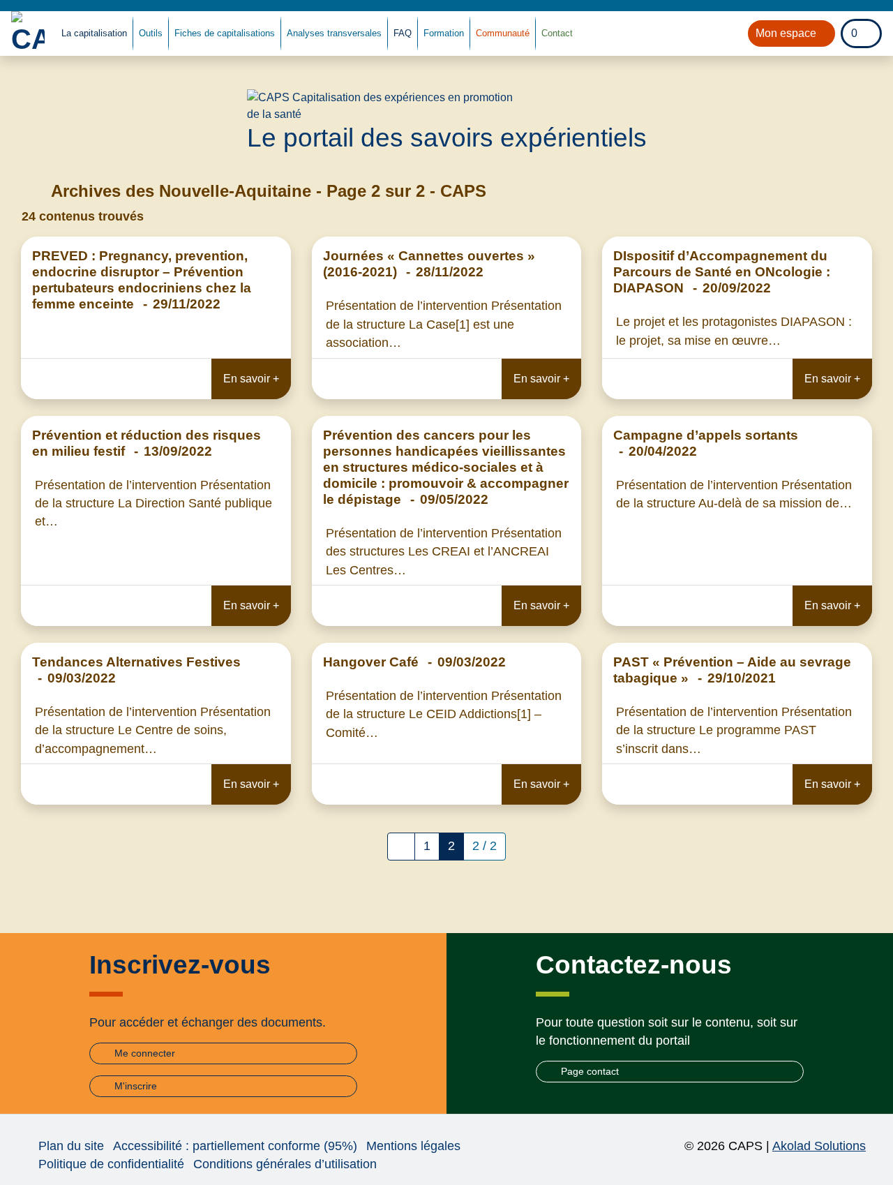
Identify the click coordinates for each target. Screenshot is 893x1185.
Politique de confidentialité (111, 1164)
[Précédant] (401, 846)
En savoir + (251, 379)
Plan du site (71, 1146)
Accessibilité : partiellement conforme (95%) (235, 1146)
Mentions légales (413, 1146)
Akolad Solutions (819, 1146)
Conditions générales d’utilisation (285, 1164)
